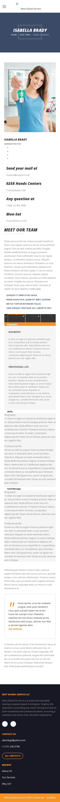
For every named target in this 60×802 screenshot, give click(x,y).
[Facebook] (6, 724)
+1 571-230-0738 (11, 746)
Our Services (8, 777)
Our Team (25, 34)
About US (7, 771)
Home (14, 34)
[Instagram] (14, 724)
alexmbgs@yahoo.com (13, 740)
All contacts (12, 755)
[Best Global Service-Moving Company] (30, 6)
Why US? (6, 783)
